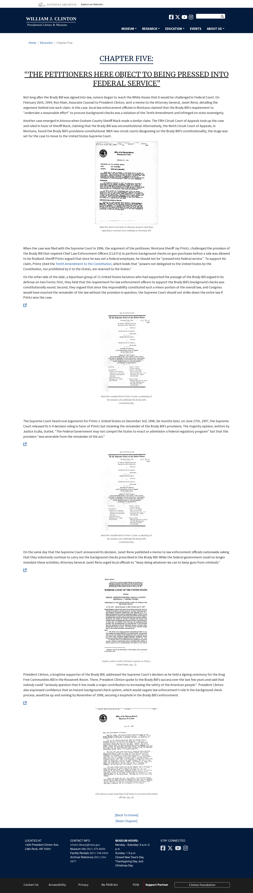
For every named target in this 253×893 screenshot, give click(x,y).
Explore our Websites (92, 4)
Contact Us (31, 885)
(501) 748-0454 (98, 853)
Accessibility (57, 885)
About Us (214, 29)
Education (173, 29)
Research (149, 29)
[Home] (51, 22)
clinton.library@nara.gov (85, 844)
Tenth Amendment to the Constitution (84, 264)
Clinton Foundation (202, 885)
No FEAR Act (109, 885)
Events (195, 29)
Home (32, 43)
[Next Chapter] (126, 821)
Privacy (83, 885)
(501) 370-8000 (96, 849)
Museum (128, 29)
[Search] (224, 16)
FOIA (136, 885)
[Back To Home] (126, 815)
